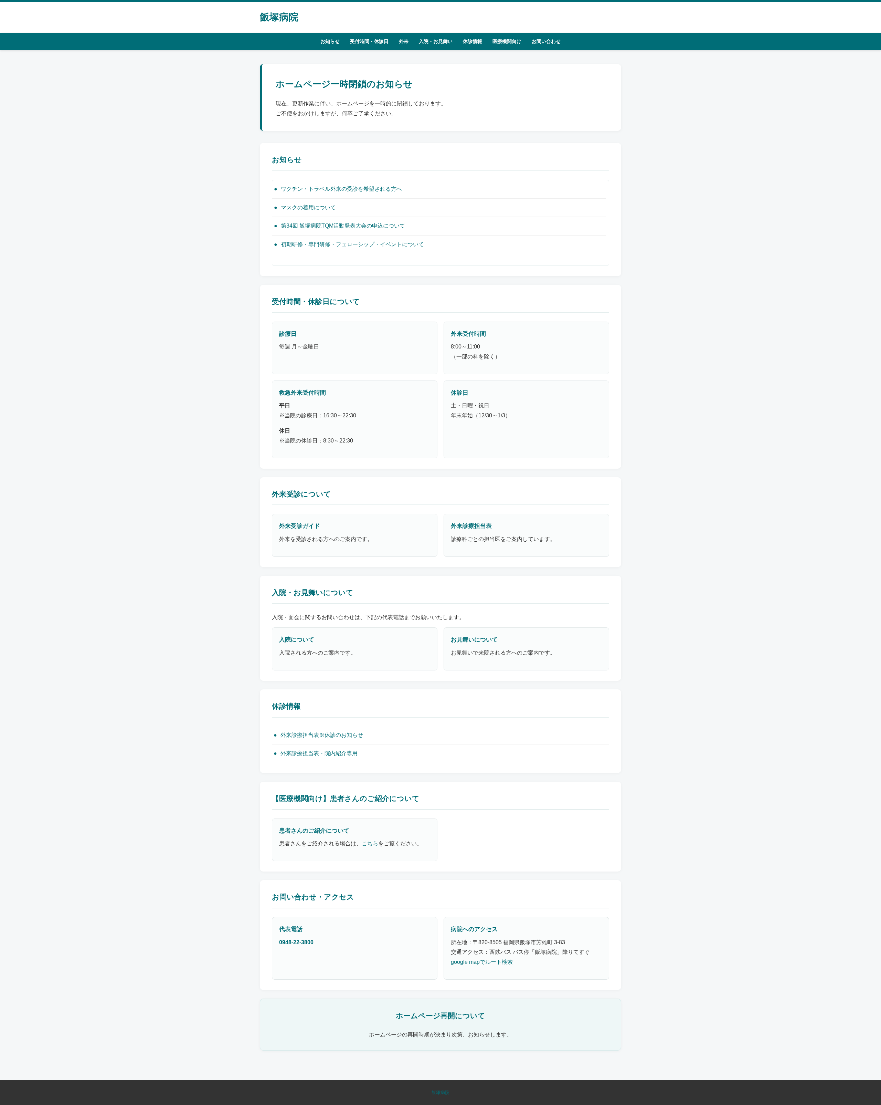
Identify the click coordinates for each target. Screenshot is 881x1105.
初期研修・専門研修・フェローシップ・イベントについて (352, 244)
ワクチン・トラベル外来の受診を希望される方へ (341, 189)
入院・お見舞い (436, 41)
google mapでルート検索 (482, 962)
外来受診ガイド (299, 526)
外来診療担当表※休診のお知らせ (321, 735)
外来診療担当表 (471, 526)
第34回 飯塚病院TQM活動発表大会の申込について (343, 226)
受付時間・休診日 (369, 41)
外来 (403, 41)
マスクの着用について (308, 207)
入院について (296, 639)
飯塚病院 (279, 17)
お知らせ (330, 41)
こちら (370, 843)
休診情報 (472, 41)
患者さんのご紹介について (314, 830)
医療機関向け (506, 41)
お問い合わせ (546, 41)
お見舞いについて (474, 639)
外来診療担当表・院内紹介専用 (319, 753)
